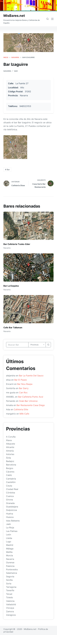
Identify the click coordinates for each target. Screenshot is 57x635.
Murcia (9, 555)
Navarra (7, 71)
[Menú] (52, 19)
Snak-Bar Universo (28, 401)
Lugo (8, 541)
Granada (10, 503)
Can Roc (23, 392)
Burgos (9, 468)
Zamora (10, 611)
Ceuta (9, 485)
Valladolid (11, 604)
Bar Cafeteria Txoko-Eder (16, 244)
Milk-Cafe (24, 413)
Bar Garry (23, 388)
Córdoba (10, 492)
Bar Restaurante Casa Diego (31, 405)
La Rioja (10, 527)
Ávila (8, 457)
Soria (8, 583)
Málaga (9, 548)
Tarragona (11, 587)
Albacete (10, 443)
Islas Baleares (13, 520)
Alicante (10, 447)
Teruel (9, 594)
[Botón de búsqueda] (48, 344)
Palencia (10, 566)
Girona (9, 499)
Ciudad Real (12, 489)
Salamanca (11, 573)
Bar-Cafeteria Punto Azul (30, 396)
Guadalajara (12, 506)
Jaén (8, 524)
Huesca (10, 517)
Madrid (9, 545)
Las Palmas (11, 531)
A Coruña (11, 436)
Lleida (9, 538)
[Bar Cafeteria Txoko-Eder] (28, 226)
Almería (10, 450)
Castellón (11, 482)
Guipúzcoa (11, 510)
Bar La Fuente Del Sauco (31, 375)
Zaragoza (11, 615)
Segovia (10, 576)
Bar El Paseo (20, 379)
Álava (9, 440)
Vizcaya (10, 608)
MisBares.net (14, 16)
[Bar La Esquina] (28, 267)
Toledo (9, 597)
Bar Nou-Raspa (24, 384)
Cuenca (10, 496)
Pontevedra (12, 569)
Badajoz (10, 461)
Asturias (10, 454)
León (8, 534)
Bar (16, 71)
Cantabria (11, 478)
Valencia (10, 601)
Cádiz (9, 475)
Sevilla (9, 580)
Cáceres (10, 471)
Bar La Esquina (11, 285)
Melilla (9, 552)
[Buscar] (48, 19)
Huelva (9, 513)
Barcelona (11, 464)
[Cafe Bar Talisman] (28, 309)
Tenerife (10, 590)
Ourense (10, 562)
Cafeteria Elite (21, 409)
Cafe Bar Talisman (12, 327)
